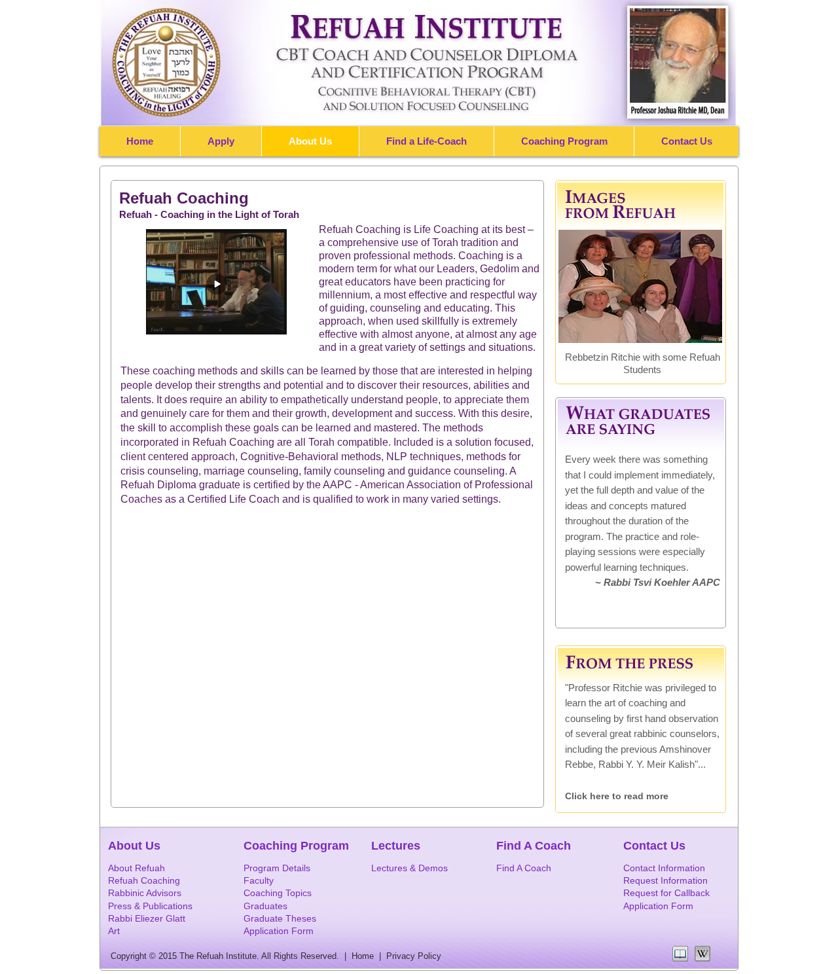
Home (365, 956)
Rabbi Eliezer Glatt (146, 918)
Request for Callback (666, 893)
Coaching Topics (278, 893)
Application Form (658, 906)
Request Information (665, 880)
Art (114, 931)
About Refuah (136, 868)
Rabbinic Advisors (144, 893)
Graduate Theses (280, 918)
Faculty (259, 880)
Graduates (265, 906)
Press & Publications (150, 906)
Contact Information (664, 868)
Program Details (277, 868)
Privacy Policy (413, 956)
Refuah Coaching (144, 880)
